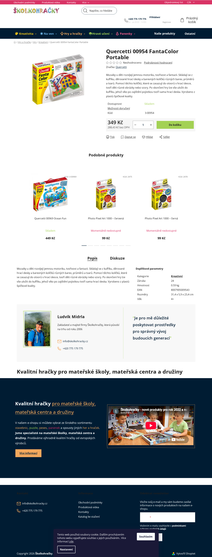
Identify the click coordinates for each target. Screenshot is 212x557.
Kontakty (71, 2)
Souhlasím (146, 536)
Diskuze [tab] (117, 258)
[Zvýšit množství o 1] (151, 125)
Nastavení (66, 549)
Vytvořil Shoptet (185, 553)
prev (19, 208)
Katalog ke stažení (89, 516)
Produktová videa (51, 2)
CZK (189, 2)
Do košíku (175, 125)
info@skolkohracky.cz (75, 341)
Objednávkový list (173, 2)
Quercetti (121, 67)
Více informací (28, 453)
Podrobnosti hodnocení (158, 62)
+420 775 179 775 (137, 18)
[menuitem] (26, 33)
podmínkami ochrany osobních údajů (163, 527)
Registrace (167, 22)
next (192, 208)
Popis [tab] (92, 258)
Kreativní (177, 276)
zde (71, 541)
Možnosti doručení (119, 108)
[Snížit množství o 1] (135, 125)
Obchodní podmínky (24, 2)
